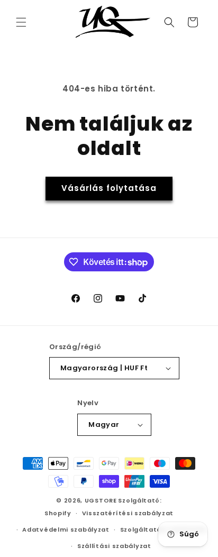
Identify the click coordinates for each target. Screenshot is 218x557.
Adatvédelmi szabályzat (65, 529)
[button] (21, 22)
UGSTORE (101, 500)
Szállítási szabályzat (114, 546)
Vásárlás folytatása (109, 188)
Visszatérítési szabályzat (128, 513)
